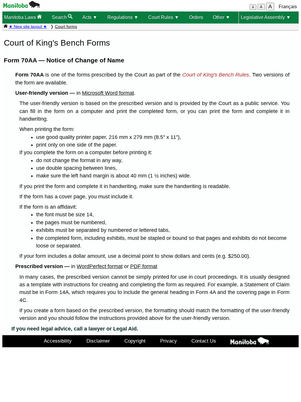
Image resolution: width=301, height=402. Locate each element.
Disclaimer (98, 341)
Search (60, 17)
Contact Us (203, 341)
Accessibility (58, 341)
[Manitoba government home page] (21, 6)
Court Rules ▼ (163, 17)
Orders (196, 17)
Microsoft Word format (108, 93)
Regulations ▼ (122, 17)
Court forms (66, 26)
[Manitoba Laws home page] (6, 26)
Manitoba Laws (20, 17)
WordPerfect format (100, 266)
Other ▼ (221, 17)
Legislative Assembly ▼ (266, 17)
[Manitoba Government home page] (249, 342)
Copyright (135, 341)
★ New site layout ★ (28, 26)
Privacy (168, 341)
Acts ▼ (89, 17)
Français (288, 6)
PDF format (143, 266)
